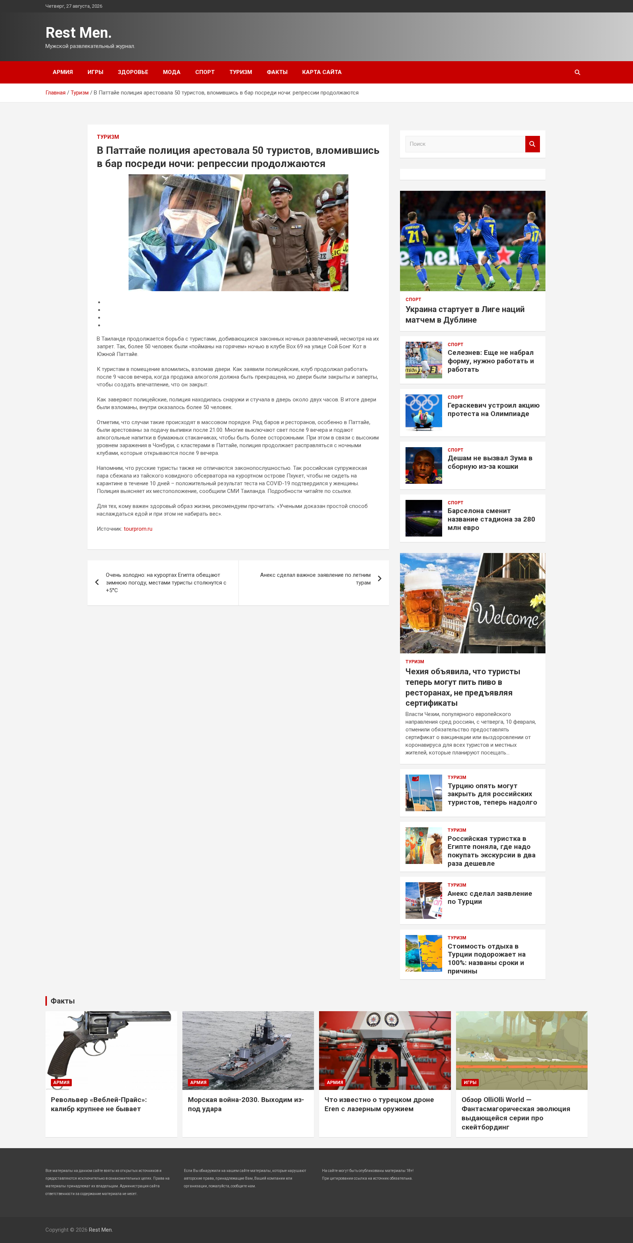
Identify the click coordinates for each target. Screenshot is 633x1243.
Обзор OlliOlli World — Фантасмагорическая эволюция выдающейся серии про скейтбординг (516, 1113)
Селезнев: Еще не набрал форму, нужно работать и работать (491, 361)
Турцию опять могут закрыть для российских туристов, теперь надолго (492, 794)
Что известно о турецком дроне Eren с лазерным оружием (379, 1104)
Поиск (532, 144)
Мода (172, 72)
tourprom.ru (138, 529)
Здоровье (133, 72)
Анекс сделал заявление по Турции (490, 897)
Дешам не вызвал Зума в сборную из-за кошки (490, 462)
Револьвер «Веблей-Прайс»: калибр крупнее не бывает (99, 1104)
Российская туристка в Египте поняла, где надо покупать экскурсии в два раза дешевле (492, 851)
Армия (63, 72)
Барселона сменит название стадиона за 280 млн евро (491, 519)
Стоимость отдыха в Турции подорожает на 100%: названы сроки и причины (487, 958)
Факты (277, 72)
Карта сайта (322, 72)
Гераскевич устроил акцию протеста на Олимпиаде (494, 409)
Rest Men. (78, 32)
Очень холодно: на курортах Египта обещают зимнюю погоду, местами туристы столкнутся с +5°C (166, 583)
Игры (95, 72)
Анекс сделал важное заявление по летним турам (315, 579)
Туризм (240, 72)
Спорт (205, 72)
